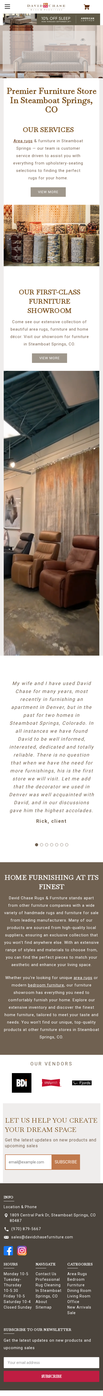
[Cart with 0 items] (89, 7)
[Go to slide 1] (36, 844)
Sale (71, 1313)
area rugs (83, 977)
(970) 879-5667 (26, 1229)
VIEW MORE (48, 192)
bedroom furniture (46, 985)
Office (73, 1302)
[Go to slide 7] (66, 844)
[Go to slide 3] (46, 844)
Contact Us (46, 1274)
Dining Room (79, 1290)
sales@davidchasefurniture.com (42, 1237)
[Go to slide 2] (41, 844)
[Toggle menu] (6, 6)
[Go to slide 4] (51, 844)
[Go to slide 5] (56, 844)
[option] (21, 1083)
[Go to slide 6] (61, 844)
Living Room (79, 1296)
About (41, 1302)
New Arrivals (79, 1307)
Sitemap (44, 1307)
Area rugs (23, 141)
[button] (51, 19)
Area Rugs (77, 1274)
